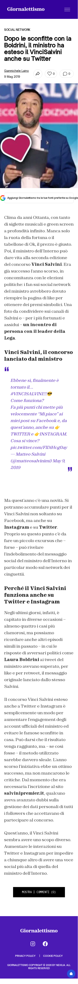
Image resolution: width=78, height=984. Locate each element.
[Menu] (67, 9)
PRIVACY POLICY (25, 955)
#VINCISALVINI (26, 393)
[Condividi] (37, 73)
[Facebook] (45, 944)
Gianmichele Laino (16, 70)
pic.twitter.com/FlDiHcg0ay (38, 447)
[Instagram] (33, 944)
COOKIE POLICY (53, 955)
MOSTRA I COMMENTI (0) (39, 892)
